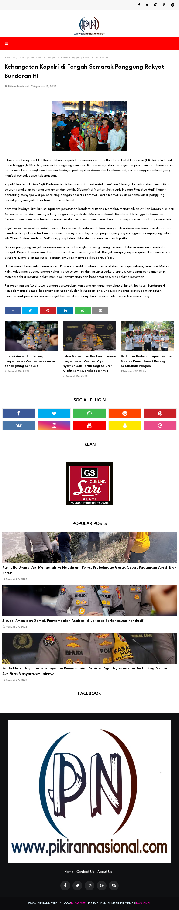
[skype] (114, 885)
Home (69, 872)
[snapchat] (124, 425)
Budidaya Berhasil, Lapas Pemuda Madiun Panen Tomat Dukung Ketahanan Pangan (146, 361)
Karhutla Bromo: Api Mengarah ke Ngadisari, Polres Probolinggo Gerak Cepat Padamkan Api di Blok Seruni (89, 570)
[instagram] (156, 5)
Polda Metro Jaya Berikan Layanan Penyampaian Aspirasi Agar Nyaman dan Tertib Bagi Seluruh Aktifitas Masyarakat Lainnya (89, 363)
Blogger (78, 903)
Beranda (10, 58)
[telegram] (171, 5)
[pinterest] (164, 5)
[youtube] (89, 425)
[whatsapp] (89, 413)
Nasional (143, 903)
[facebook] (139, 5)
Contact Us (85, 872)
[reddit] (124, 413)
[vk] (18, 425)
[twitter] (147, 5)
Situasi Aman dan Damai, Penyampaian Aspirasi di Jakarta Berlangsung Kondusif (30, 361)
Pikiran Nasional (18, 86)
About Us (104, 872)
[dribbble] (160, 425)
